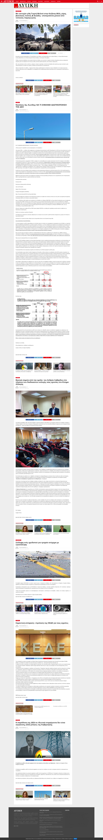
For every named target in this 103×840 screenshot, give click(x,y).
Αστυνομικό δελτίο (29, 596)
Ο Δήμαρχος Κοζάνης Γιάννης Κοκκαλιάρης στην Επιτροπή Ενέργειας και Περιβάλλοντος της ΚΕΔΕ (24, 714)
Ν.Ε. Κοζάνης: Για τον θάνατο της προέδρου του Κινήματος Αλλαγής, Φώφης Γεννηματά (24, 534)
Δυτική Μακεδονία (24, 20)
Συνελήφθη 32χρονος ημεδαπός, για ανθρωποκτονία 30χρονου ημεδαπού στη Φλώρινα (60, 613)
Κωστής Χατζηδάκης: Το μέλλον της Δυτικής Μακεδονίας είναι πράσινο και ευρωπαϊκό (41, 371)
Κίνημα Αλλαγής (28, 517)
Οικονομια (34, 1)
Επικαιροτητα (23, 1)
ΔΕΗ (26, 354)
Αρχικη (17, 1)
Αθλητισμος (46, 1)
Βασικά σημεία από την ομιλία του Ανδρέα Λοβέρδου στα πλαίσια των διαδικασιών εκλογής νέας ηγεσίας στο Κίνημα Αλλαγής (61, 799)
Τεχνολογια (53, 1)
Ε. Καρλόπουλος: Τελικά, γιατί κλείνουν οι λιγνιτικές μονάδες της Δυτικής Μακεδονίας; (61, 371)
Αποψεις (58, 1)
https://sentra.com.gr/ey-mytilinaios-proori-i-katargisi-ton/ (51, 335)
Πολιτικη (29, 1)
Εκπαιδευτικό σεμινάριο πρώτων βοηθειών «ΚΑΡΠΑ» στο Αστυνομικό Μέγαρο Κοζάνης (23, 613)
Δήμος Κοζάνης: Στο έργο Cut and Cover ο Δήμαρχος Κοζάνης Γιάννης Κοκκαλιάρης (23, 94)
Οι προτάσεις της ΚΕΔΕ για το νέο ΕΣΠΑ (60, 706)
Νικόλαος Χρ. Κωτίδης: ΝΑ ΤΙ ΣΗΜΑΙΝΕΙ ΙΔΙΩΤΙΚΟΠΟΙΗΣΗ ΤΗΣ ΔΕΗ (41, 799)
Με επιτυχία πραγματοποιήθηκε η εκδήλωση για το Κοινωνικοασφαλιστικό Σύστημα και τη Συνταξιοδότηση (43, 94)
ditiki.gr (21, 77)
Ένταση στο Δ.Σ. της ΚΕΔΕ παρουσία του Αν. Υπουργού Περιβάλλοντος (42, 707)
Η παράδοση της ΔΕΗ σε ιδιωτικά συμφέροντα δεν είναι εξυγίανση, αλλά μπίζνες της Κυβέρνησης (24, 371)
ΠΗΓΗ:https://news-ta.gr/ (21, 695)
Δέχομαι (75, 838)
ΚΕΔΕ (26, 697)
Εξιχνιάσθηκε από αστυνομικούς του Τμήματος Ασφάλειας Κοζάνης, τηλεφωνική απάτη (42, 613)
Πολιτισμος (40, 1)
